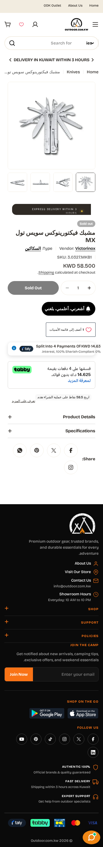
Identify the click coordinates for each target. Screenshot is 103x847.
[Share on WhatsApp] (20, 450)
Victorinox (85, 248)
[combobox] (51, 43)
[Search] (12, 43)
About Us (75, 5)
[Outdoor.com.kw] (82, 515)
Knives (73, 71)
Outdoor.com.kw (45, 840)
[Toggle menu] (95, 24)
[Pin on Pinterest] (37, 450)
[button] (92, 60)
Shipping (46, 272)
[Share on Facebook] (71, 450)
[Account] (35, 24)
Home (94, 5)
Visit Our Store (78, 572)
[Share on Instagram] (71, 467)
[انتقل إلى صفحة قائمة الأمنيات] (21, 24)
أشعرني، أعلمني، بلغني (64, 308)
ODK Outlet (52, 5)
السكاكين (33, 248)
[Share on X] (54, 450)
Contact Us (81, 580)
